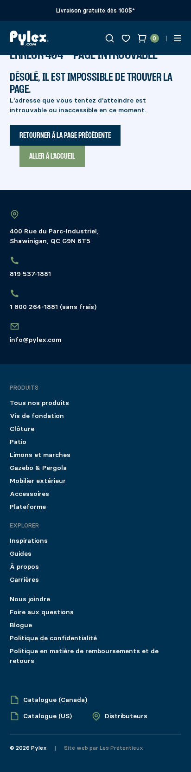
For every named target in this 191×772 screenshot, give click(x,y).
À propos (24, 567)
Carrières (24, 580)
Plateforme (28, 507)
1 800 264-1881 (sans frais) (53, 307)
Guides (21, 554)
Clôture (22, 429)
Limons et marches (40, 455)
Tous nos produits (39, 403)
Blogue (21, 625)
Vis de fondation (37, 416)
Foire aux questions (42, 612)
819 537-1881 (30, 274)
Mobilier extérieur (38, 481)
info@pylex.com (35, 340)
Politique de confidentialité (53, 638)
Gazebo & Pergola (38, 468)
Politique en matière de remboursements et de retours (84, 656)
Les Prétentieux (120, 748)
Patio (18, 442)
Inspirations (29, 541)
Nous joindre (30, 599)
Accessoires (29, 494)
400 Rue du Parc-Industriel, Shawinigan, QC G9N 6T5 (54, 236)
